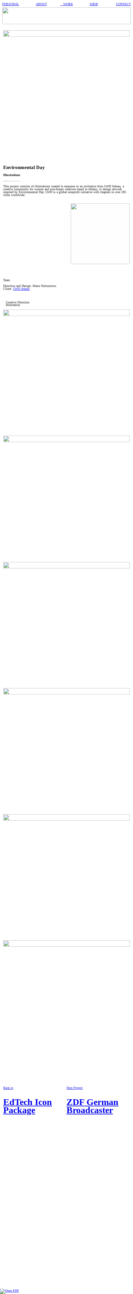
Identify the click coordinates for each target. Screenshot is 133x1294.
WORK (66, 4)
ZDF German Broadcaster (92, 1106)
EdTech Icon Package (27, 1106)
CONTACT (123, 4)
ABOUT (41, 4)
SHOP (94, 4)
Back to (8, 1088)
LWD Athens (21, 289)
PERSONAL (10, 4)
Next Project (74, 1088)
